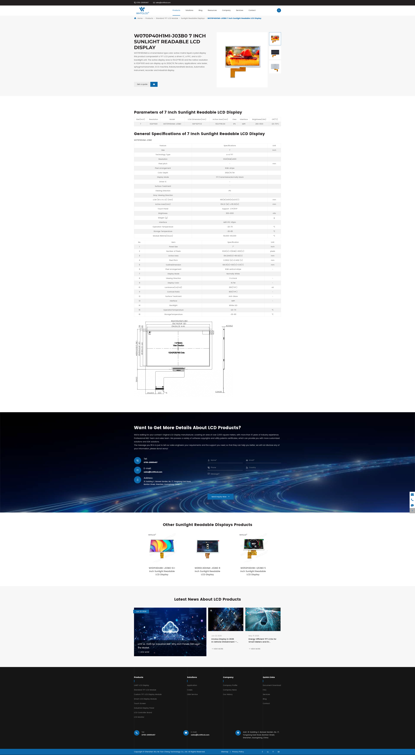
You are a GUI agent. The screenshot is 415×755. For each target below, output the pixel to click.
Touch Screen (140, 703)
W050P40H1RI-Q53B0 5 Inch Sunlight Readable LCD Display (253, 571)
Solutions (189, 10)
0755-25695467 (142, 2)
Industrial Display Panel (144, 708)
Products (176, 10)
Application (192, 685)
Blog (200, 10)
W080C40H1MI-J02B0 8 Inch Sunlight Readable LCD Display (207, 571)
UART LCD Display (141, 685)
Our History (228, 694)
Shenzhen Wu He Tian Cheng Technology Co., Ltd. (166, 751)
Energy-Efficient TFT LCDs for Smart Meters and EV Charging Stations (262, 641)
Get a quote (146, 84)
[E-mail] (412, 494)
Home (140, 18)
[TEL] (412, 499)
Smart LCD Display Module (145, 699)
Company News (230, 689)
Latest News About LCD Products (207, 599)
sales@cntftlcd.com (163, 2)
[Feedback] (412, 505)
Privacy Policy (238, 751)
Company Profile (230, 685)
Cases (189, 689)
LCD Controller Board (143, 712)
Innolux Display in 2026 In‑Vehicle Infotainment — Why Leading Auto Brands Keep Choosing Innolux (224, 641)
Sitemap (224, 751)
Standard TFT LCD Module (167, 18)
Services (239, 10)
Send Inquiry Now (220, 496)
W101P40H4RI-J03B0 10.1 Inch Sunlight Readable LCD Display (162, 571)
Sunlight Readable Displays (193, 18)
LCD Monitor (139, 717)
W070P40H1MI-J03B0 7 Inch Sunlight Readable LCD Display (234, 18)
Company (226, 10)
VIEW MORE (143, 652)
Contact (252, 10)
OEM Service (192, 694)
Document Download (272, 685)
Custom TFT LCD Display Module (148, 694)
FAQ (264, 689)
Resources (212, 10)
